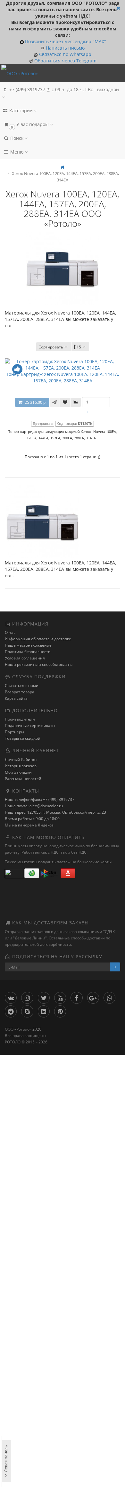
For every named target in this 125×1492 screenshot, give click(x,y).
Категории (21, 111)
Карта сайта (16, 698)
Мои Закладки (18, 772)
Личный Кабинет (21, 759)
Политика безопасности (28, 651)
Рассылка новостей (23, 778)
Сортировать (50, 347)
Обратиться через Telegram (64, 61)
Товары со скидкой (22, 738)
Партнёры (14, 732)
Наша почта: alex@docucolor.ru (34, 806)
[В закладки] (65, 402)
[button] (62, 124)
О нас (10, 632)
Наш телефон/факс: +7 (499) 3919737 (39, 799)
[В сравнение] (76, 402)
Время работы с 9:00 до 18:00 (32, 818)
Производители (20, 719)
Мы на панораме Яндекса (29, 825)
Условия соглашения (25, 658)
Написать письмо (65, 48)
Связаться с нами (21, 685)
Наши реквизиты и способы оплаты (38, 664)
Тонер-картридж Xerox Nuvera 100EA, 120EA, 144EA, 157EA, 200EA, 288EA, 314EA (62, 377)
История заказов (21, 766)
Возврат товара (19, 692)
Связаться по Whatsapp (65, 54)
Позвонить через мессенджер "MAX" (65, 41)
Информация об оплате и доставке (38, 639)
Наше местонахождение (28, 645)
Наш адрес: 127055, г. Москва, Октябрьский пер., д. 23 (55, 812)
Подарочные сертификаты (30, 725)
